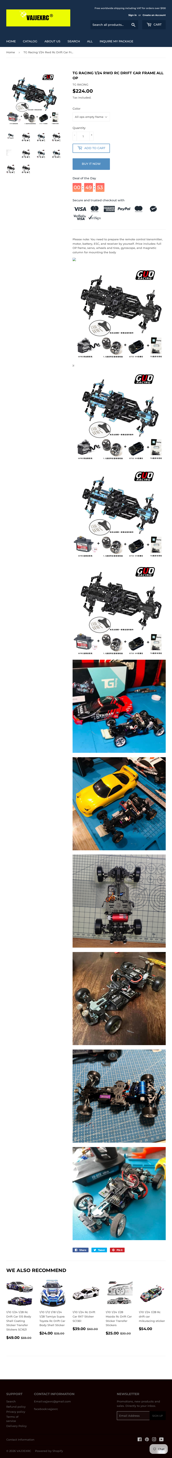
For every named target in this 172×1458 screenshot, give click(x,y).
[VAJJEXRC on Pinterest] (147, 1440)
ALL (90, 41)
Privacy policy (15, 1411)
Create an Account (154, 15)
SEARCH (74, 41)
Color (77, 109)
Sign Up (157, 1415)
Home (11, 41)
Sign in (132, 15)
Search (11, 1401)
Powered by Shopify (49, 1451)
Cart (157, 24)
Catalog (30, 41)
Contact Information (20, 1439)
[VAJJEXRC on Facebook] (139, 1440)
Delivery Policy (16, 1426)
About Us (52, 41)
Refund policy (16, 1406)
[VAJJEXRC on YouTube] (161, 1440)
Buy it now (91, 164)
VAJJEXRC (24, 1451)
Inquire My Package (116, 41)
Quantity (79, 128)
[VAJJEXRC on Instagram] (154, 1440)
